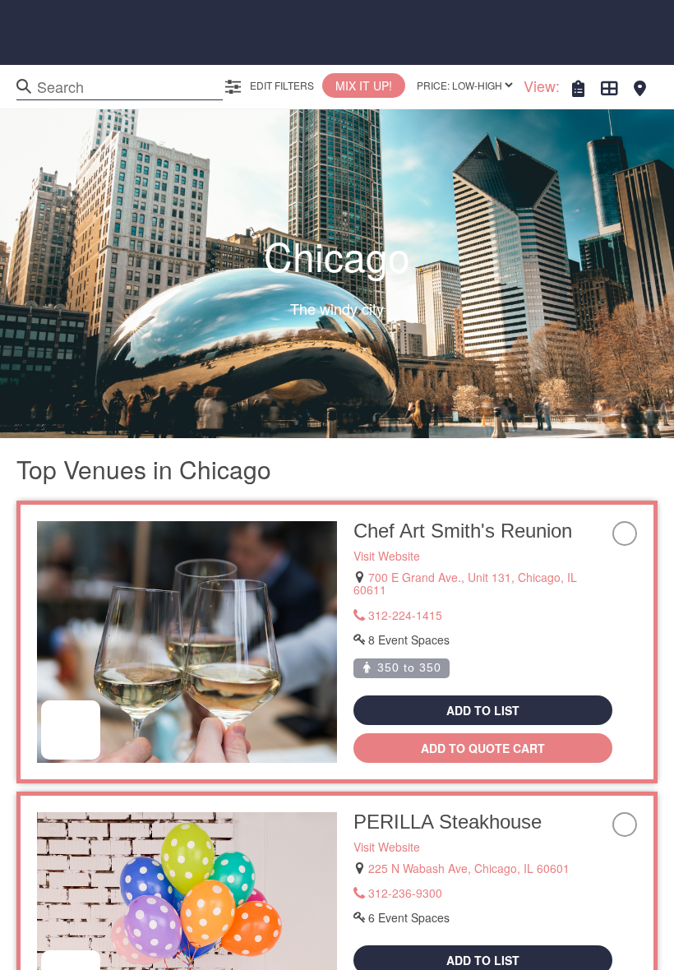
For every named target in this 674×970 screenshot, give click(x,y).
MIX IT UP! (363, 85)
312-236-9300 (403, 867)
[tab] (578, 90)
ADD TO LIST (482, 685)
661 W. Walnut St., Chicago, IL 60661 (465, 577)
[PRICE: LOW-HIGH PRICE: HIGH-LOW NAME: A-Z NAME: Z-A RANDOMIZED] (464, 85)
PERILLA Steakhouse (447, 796)
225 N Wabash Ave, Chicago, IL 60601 (469, 842)
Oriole (379, 531)
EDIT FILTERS (280, 85)
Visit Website (386, 555)
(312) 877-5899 (407, 602)
